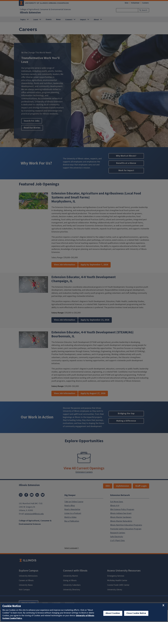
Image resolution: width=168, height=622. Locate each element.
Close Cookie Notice (136, 613)
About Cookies (113, 613)
